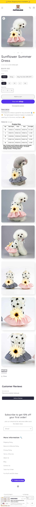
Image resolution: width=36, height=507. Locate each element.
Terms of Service (8, 454)
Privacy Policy (7, 450)
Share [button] (5, 376)
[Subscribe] (30, 429)
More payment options (18, 105)
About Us (6, 458)
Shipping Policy (8, 442)
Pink (4, 77)
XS (4, 83)
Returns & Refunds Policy (11, 446)
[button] (2, 8)
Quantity (3, 87)
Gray (11, 77)
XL (25, 83)
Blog (4, 461)
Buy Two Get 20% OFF (24, 77)
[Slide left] (14, 53)
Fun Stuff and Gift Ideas (10, 473)
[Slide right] (22, 53)
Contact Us (6, 465)
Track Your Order (8, 469)
